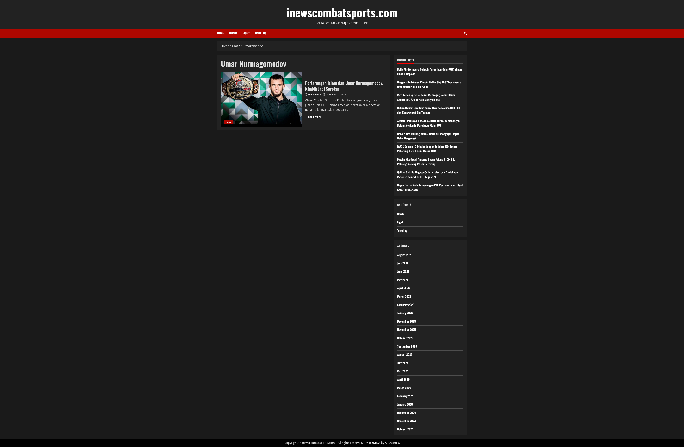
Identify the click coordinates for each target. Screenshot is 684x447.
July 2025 (402, 363)
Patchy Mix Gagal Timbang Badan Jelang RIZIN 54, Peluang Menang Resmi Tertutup (426, 161)
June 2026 (403, 271)
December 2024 (406, 412)
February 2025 (405, 396)
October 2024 (405, 429)
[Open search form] (465, 33)
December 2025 (406, 321)
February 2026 (405, 305)
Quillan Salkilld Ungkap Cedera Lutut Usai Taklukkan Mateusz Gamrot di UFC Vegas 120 (427, 174)
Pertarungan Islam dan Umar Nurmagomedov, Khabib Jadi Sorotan (261, 99)
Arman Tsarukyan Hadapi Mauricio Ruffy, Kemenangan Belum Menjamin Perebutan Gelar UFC (428, 123)
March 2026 (404, 296)
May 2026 (403, 280)
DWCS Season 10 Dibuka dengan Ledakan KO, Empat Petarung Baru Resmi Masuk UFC (427, 148)
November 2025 (406, 329)
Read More (316, 117)
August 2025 (404, 354)
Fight (246, 33)
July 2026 (403, 263)
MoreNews (373, 443)
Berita (233, 33)
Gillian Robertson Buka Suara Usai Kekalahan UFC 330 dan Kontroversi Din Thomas (428, 110)
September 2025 (407, 346)
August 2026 (404, 255)
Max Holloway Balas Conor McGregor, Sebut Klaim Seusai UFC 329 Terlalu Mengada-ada (426, 97)
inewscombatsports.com (342, 12)
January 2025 (405, 404)
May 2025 (402, 371)
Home (220, 33)
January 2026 (405, 313)
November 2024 (406, 421)
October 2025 (405, 338)
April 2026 (403, 288)
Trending (260, 33)
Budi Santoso (314, 94)
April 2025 (403, 379)
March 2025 (404, 388)
